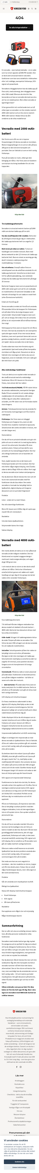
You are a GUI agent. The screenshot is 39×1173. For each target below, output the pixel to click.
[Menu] (4, 8)
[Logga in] (28, 8)
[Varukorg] (35, 8)
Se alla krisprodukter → (19, 27)
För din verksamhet (19, 1100)
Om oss (19, 1111)
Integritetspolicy (19, 1091)
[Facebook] (17, 1067)
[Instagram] (20, 1067)
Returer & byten (19, 1114)
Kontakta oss (19, 1084)
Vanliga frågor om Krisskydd (19, 1107)
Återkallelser (19, 1118)
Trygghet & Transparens (19, 1104)
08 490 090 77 (34, 2)
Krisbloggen (19, 1081)
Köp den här (19, 214)
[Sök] (32, 8)
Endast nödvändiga (19, 1167)
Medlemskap (16, 2)
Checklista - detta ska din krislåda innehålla (19, 1095)
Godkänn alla (19, 1162)
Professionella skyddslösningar (19, 1121)
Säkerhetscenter (19, 1125)
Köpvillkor (19, 1087)
